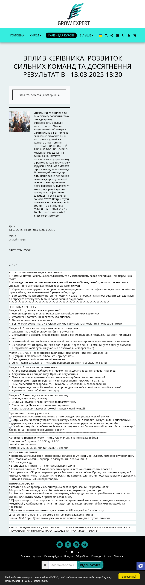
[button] (106, 35)
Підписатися (90, 565)
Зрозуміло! (129, 576)
